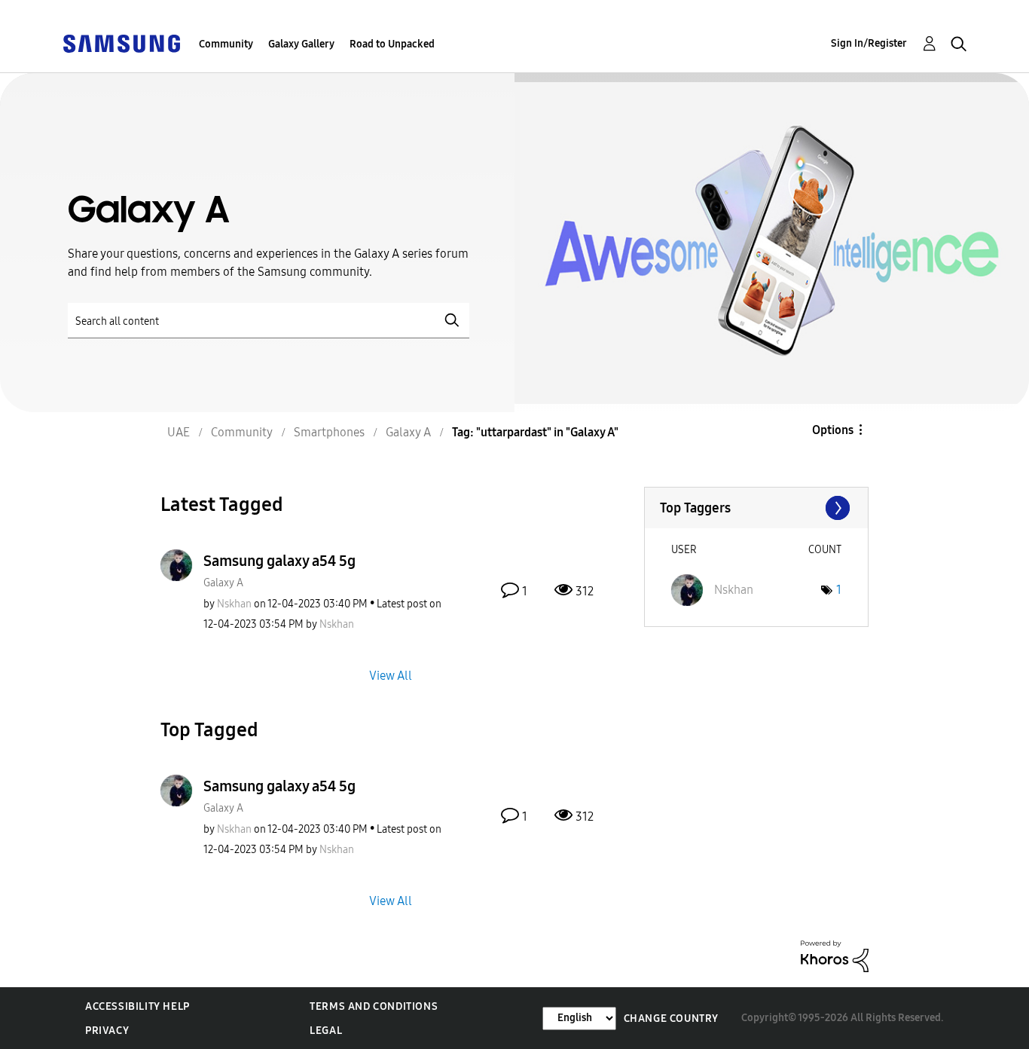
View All (390, 675)
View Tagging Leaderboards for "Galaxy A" (756, 508)
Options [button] (832, 430)
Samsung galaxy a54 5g (279, 561)
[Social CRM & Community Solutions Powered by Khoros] (835, 955)
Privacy (107, 1030)
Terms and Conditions (374, 1006)
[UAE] (121, 42)
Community (226, 44)
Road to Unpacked (392, 44)
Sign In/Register (869, 43)
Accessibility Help (137, 1006)
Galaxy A (223, 582)
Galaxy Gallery (301, 44)
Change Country (671, 1018)
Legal (326, 1030)
